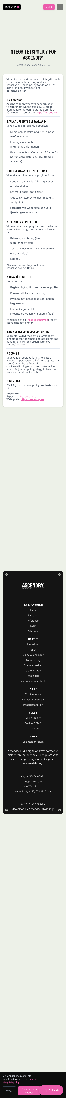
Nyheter (33, 615)
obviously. (47, 809)
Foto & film (33, 675)
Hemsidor (33, 644)
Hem (33, 610)
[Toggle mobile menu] (60, 7)
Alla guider (33, 728)
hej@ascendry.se (38, 319)
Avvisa (9, 1091)
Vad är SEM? (33, 723)
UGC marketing (33, 670)
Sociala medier (33, 665)
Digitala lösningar (33, 654)
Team (33, 625)
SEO (33, 649)
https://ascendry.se (47, 112)
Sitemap (33, 631)
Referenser (33, 620)
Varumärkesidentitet (33, 681)
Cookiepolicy (33, 694)
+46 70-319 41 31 (33, 786)
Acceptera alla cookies (29, 1091)
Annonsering (33, 660)
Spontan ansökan (33, 741)
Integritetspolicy (33, 704)
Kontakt (49, 7)
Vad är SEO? (33, 718)
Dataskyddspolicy (33, 699)
